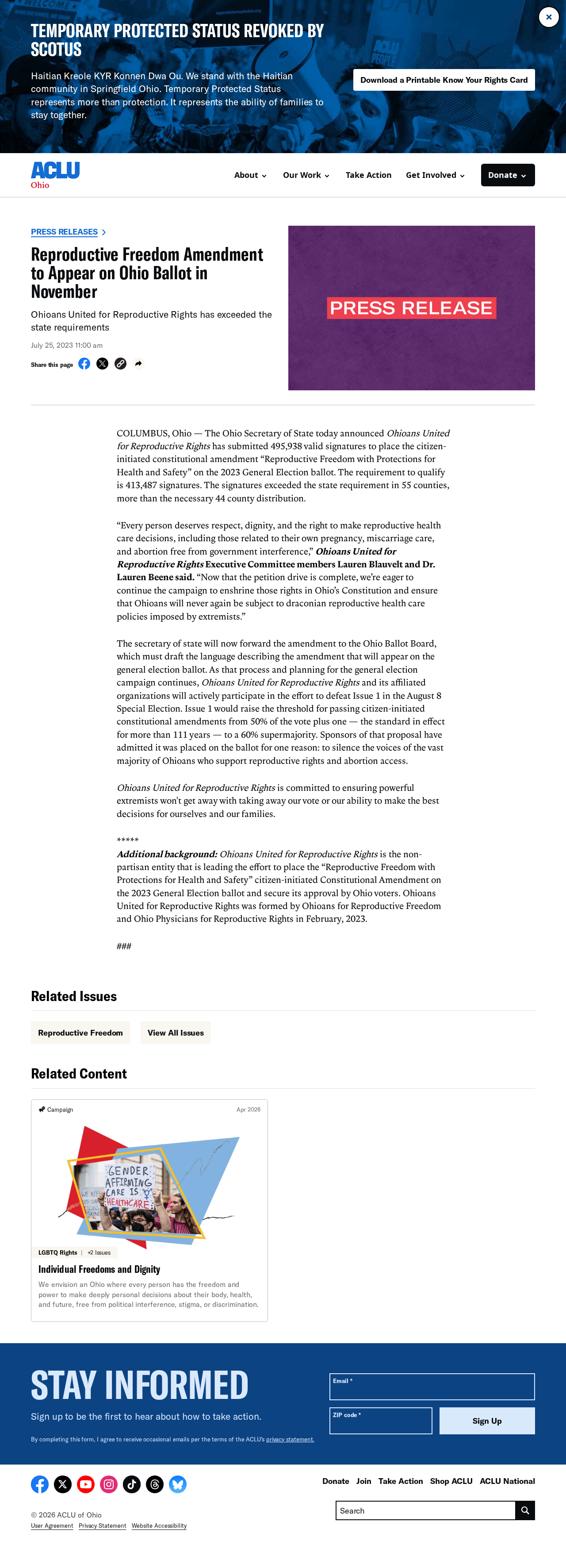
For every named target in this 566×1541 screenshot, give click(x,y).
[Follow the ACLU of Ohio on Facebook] (40, 1486)
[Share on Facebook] (84, 367)
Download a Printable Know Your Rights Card (444, 80)
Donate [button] (502, 175)
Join (363, 1481)
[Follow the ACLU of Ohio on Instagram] (109, 1486)
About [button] (246, 175)
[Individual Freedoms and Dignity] (149, 1211)
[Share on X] (102, 367)
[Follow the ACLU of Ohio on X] (63, 1486)
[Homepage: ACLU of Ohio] (62, 175)
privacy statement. (290, 1439)
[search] (525, 1510)
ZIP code (347, 1414)
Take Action (369, 175)
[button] (120, 365)
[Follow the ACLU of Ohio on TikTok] (132, 1486)
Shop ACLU (451, 1481)
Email (342, 1380)
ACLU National (507, 1481)
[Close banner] (549, 17)
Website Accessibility (159, 1525)
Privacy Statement (102, 1525)
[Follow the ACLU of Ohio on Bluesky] (178, 1486)
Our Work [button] (302, 175)
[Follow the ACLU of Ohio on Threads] (155, 1486)
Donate (335, 1481)
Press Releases (64, 231)
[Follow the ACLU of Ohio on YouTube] (86, 1486)
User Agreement (52, 1525)
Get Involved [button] (431, 175)
